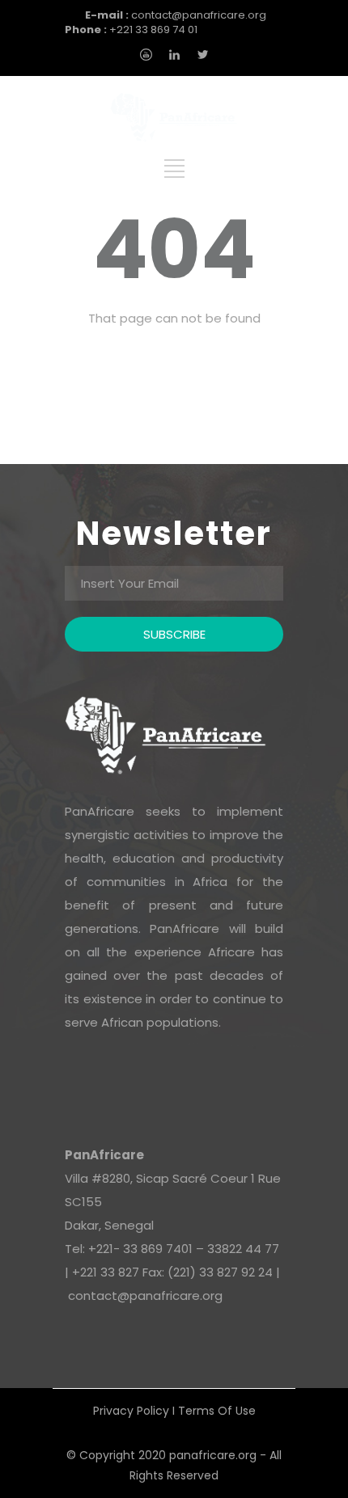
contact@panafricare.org (175, 15)
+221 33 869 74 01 (131, 29)
